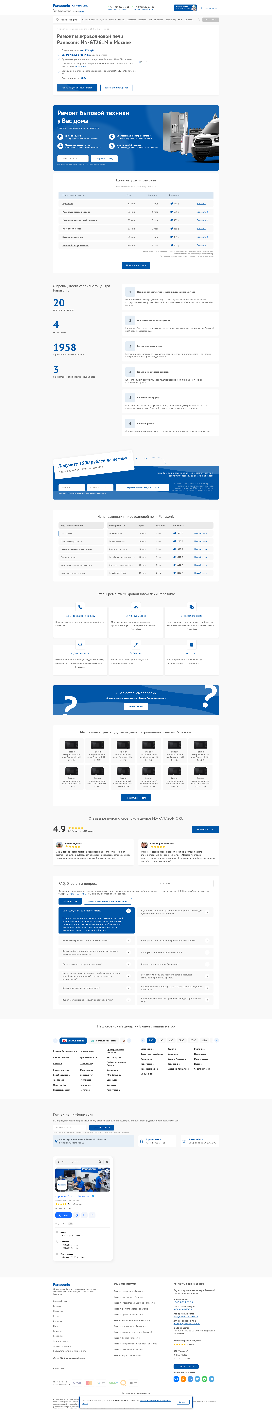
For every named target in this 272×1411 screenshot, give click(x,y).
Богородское (147, 1049)
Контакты (189, 20)
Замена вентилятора (72, 237)
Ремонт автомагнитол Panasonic (130, 1326)
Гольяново (172, 1054)
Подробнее (136, 629)
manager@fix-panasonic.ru (187, 1323)
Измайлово (146, 1059)
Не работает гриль (117, 573)
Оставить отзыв (205, 829)
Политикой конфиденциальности (116, 1132)
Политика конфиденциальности (136, 1393)
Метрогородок (201, 1059)
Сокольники (147, 1073)
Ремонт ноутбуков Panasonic (128, 1355)
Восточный (199, 1049)
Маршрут (66, 1215)
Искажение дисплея (118, 549)
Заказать (201, 203)
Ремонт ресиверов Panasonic (128, 1349)
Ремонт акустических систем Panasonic (133, 1332)
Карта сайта (59, 1368)
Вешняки (171, 1049)
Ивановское (200, 1054)
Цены (102, 20)
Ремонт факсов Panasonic (127, 1337)
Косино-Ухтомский (176, 1059)
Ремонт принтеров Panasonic (128, 1314)
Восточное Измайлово (152, 1054)
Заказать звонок (136, 706)
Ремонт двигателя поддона (76, 211)
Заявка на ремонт (174, 20)
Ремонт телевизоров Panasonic (129, 1291)
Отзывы (121, 20)
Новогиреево (147, 1064)
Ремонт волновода (71, 228)
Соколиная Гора (202, 1068)
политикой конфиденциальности (93, 493)
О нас (111, 20)
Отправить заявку (104, 158)
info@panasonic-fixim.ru (186, 1316)
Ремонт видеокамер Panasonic (129, 1297)
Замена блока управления (75, 245)
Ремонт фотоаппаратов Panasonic (131, 1308)
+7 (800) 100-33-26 (144, 7)
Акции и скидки (156, 20)
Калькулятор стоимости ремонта (69, 1351)
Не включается (115, 533)
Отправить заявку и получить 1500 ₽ (142, 487)
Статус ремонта (210, 19)
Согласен (183, 1402)
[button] (55, 1040)
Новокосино (173, 1064)
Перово (198, 1064)
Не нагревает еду (117, 541)
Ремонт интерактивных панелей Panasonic (135, 1343)
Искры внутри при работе (121, 565)
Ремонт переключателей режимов (79, 220)
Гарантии (142, 20)
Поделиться (176, 1379)
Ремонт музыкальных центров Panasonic (134, 1302)
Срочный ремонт (89, 20)
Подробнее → (200, 533)
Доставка (132, 20)
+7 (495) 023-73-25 (119, 7)
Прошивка (67, 203)
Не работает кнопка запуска (122, 557)
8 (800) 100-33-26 (183, 1309)
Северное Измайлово (178, 1068)
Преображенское (149, 1068)
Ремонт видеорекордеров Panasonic (132, 1320)
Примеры (58, 1311)
